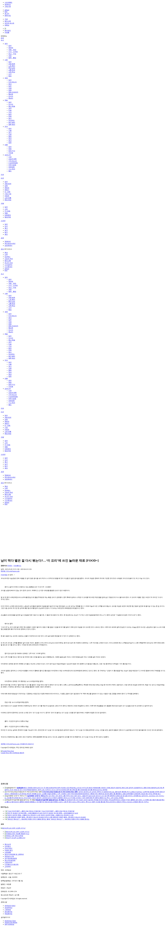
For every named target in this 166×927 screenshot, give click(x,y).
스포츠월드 (8, 2)
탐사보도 (8, 30)
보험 (6, 186)
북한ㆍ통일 (12, 58)
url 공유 (10, 575)
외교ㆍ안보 (12, 54)
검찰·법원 (11, 64)
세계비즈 (8, 4)
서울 (10, 130)
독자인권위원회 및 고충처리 (14, 854)
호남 (10, 141)
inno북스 (7, 257)
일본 (10, 86)
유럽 (10, 90)
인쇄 (2, 575)
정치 (6, 43)
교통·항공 (11, 70)
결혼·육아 (11, 124)
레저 (10, 114)
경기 (10, 132)
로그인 (7, 13)
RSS (6, 12)
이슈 (2, 174)
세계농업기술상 (10, 905)
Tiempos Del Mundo (11, 922)
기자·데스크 (12, 161)
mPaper (7, 10)
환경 (6, 252)
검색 (2, 38)
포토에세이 (8, 245)
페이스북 (8, 21)
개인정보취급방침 (11, 858)
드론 (6, 255)
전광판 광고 (9, 850)
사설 (10, 157)
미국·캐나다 (12, 82)
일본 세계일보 (9, 924)
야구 (6, 226)
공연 (10, 108)
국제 (6, 78)
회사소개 (8, 844)
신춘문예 (8, 910)
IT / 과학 (7, 192)
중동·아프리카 (13, 92)
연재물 (7, 32)
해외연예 (8, 217)
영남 (10, 138)
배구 (6, 232)
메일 (5, 575)
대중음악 (8, 215)
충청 (10, 136)
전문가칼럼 (12, 165)
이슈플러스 (17, 565)
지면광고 (8, 846)
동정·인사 (11, 151)
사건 (10, 74)
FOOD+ (9, 565)
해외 (10, 76)
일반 (10, 45)
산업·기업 (8, 194)
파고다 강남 (9, 263)
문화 (6, 100)
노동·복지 (11, 66)
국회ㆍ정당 (12, 50)
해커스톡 (8, 261)
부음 (10, 149)
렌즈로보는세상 (10, 243)
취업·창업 (8, 200)
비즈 (2, 178)
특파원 (10, 94)
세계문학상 (8, 908)
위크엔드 (11, 120)
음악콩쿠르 (8, 912)
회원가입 (8, 15)
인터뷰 (10, 153)
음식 (10, 118)
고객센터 (8, 866)
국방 (10, 56)
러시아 (10, 96)
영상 (2, 249)
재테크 (7, 188)
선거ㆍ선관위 (13, 52)
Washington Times (10, 921)
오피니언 (8, 155)
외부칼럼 (11, 167)
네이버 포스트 (9, 23)
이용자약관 (8, 862)
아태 (10, 88)
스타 (6, 209)
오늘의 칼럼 (12, 159)
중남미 (10, 98)
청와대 (10, 48)
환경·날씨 (11, 68)
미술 (10, 110)
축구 (6, 228)
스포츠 (3, 221)
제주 (10, 143)
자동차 (7, 196)
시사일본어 (8, 265)
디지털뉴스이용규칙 (11, 864)
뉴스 (2, 40)
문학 (10, 116)
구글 (6, 19)
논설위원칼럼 (13, 163)
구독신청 (8, 6)
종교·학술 (11, 106)
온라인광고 (8, 848)
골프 (6, 234)
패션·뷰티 (11, 122)
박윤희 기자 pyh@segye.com (10, 571)
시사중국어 (8, 267)
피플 (6, 145)
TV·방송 (7, 211)
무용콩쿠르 (8, 914)
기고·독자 (11, 169)
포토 (2, 238)
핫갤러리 (8, 241)
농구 (6, 230)
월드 (10, 171)
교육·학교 (11, 72)
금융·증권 (8, 184)
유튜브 (7, 25)
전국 (6, 126)
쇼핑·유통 (8, 198)
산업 (6, 427)
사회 (6, 60)
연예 (2, 203)
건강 (10, 112)
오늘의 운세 (9, 259)
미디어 (10, 104)
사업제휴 (8, 852)
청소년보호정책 (10, 860)
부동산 (7, 190)
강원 (10, 134)
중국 (10, 84)
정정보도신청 (9, 856)
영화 (6, 213)
